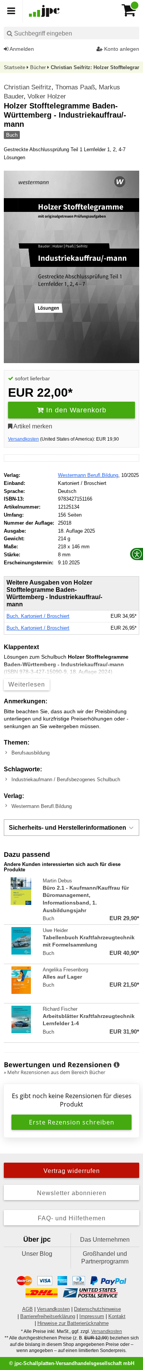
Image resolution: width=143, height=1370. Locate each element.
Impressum (91, 1316)
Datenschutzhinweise (97, 1309)
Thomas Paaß (75, 87)
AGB (27, 1309)
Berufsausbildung (30, 753)
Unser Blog (37, 1253)
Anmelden (21, 49)
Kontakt (116, 1316)
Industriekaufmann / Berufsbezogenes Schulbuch (65, 779)
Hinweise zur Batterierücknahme (73, 1323)
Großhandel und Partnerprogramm (105, 1257)
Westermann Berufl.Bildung (88, 475)
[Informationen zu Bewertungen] (116, 1064)
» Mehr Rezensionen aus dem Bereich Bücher (54, 1072)
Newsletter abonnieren (71, 1193)
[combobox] (71, 33)
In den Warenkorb (75, 410)
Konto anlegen (121, 49)
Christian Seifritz (27, 87)
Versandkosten (23, 439)
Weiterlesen (26, 684)
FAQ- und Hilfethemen (72, 1218)
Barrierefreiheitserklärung (47, 1316)
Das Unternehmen (105, 1239)
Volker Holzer (46, 96)
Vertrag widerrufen (71, 1171)
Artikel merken (32, 426)
